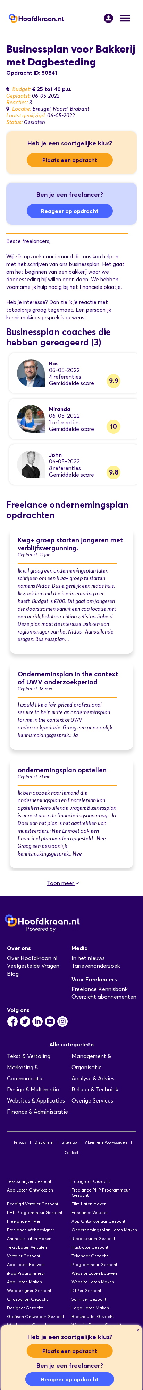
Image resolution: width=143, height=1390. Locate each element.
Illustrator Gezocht (90, 1247)
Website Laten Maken (93, 1281)
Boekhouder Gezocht (93, 1316)
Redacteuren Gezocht (93, 1238)
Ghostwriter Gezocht (27, 1299)
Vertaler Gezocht (23, 1255)
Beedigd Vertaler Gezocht (32, 1203)
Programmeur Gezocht (94, 1264)
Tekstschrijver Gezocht (29, 1181)
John (55, 454)
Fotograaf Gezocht (91, 1181)
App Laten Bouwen (26, 1264)
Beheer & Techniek (95, 1089)
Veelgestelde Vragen (33, 966)
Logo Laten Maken (90, 1307)
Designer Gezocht (25, 1307)
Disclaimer (44, 1142)
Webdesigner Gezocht (29, 1290)
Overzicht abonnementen (104, 996)
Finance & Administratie (37, 1111)
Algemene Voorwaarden (106, 1142)
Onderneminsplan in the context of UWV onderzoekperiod (68, 678)
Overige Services (92, 1100)
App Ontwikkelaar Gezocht (98, 1221)
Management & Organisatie (91, 1062)
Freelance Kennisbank (100, 989)
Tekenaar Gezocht (90, 1255)
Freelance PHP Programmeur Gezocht (101, 1192)
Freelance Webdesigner (30, 1229)
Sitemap (69, 1142)
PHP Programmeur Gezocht (34, 1212)
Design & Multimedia (33, 1089)
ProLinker (69, 929)
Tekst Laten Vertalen (27, 1247)
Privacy (20, 1142)
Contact (71, 1152)
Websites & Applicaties (36, 1100)
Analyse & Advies (93, 1078)
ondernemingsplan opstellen (62, 770)
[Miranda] (31, 418)
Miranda (59, 409)
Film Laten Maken (89, 1203)
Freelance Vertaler (90, 1212)
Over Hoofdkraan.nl (32, 958)
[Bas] (31, 372)
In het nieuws (88, 958)
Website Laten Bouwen (94, 1273)
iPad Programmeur (26, 1273)
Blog (13, 974)
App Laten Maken (24, 1281)
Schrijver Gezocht (89, 1299)
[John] (31, 464)
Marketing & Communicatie (25, 1073)
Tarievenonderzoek (96, 966)
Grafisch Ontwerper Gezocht (35, 1316)
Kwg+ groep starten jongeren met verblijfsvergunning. (70, 544)
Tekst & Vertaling (28, 1056)
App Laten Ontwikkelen (30, 1190)
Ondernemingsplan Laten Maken (104, 1229)
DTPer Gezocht (86, 1290)
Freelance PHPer (23, 1221)
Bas (54, 363)
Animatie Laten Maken (29, 1238)
